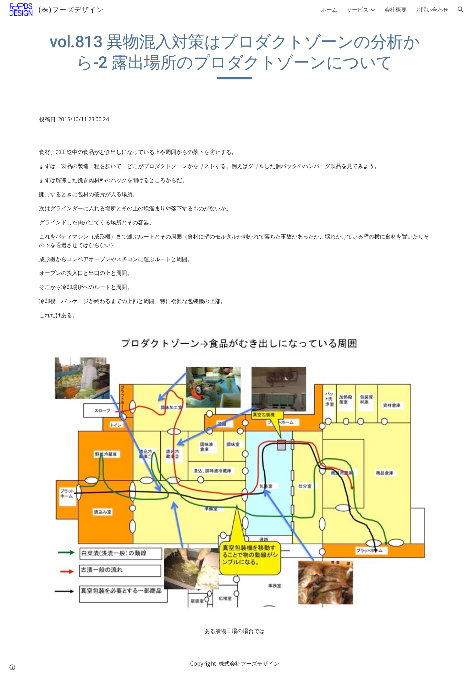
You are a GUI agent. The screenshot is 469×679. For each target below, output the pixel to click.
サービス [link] (357, 9)
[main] (234, 55)
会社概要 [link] (396, 9)
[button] (461, 9)
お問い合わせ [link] (431, 9)
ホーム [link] (329, 9)
